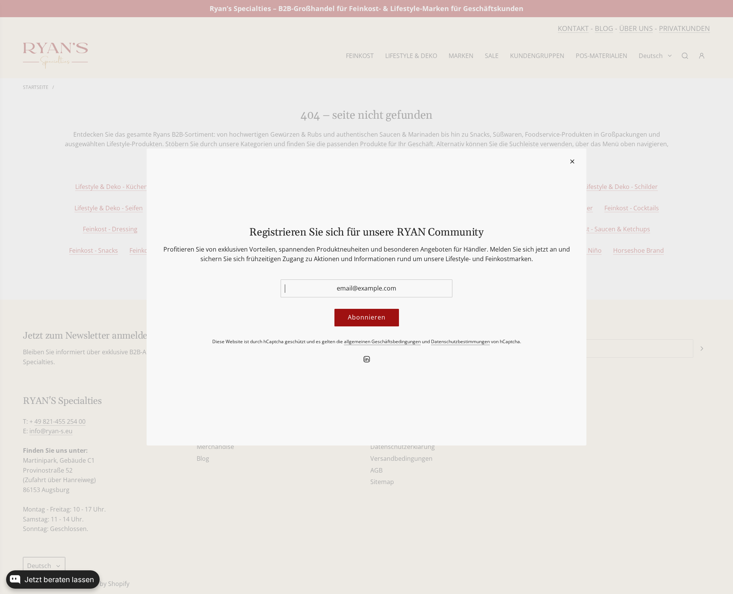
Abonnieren (367, 317)
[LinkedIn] (366, 359)
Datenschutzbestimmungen (460, 341)
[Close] (572, 161)
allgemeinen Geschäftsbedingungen (382, 341)
